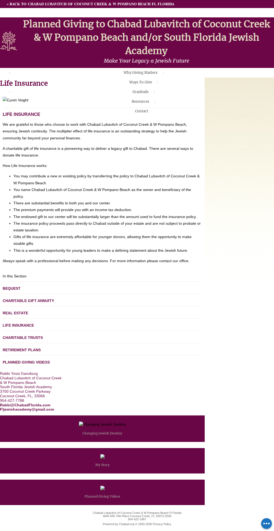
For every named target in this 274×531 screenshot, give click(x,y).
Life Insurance (18, 325)
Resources (140, 101)
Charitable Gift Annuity (28, 301)
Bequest (12, 288)
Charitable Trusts (23, 337)
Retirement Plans (22, 350)
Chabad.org (126, 524)
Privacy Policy (162, 524)
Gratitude (140, 92)
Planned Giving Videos (26, 362)
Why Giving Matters (141, 72)
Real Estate (15, 313)
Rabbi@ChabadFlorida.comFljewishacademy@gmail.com (27, 407)
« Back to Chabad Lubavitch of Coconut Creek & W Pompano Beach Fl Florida (90, 4)
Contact (141, 111)
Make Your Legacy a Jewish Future (146, 60)
